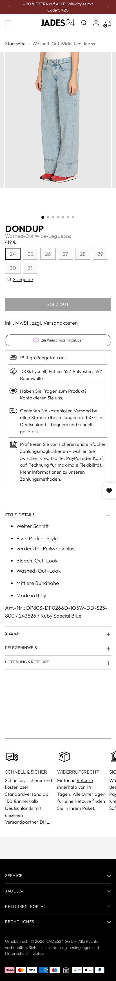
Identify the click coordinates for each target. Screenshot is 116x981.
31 (30, 268)
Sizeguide (23, 279)
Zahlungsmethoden (40, 479)
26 (48, 253)
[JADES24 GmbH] (58, 22)
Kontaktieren (33, 398)
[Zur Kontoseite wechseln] (96, 23)
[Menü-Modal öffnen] (8, 23)
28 (83, 253)
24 (13, 253)
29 (100, 253)
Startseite (15, 43)
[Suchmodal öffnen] (84, 23)
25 (30, 253)
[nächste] (107, 7)
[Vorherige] (8, 7)
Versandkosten (60, 322)
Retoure (85, 780)
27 (65, 253)
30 (13, 268)
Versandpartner (22, 822)
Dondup (24, 228)
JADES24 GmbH (61, 941)
